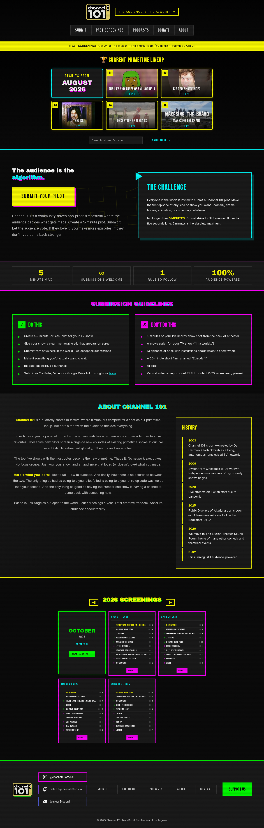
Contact (206, 789)
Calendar (128, 789)
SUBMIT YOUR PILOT (43, 196)
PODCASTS (141, 30)
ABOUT (184, 30)
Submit (102, 789)
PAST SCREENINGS (110, 30)
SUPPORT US (237, 789)
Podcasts (156, 789)
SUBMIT (81, 30)
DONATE (164, 30)
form (112, 373)
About (181, 789)
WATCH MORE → (161, 140)
